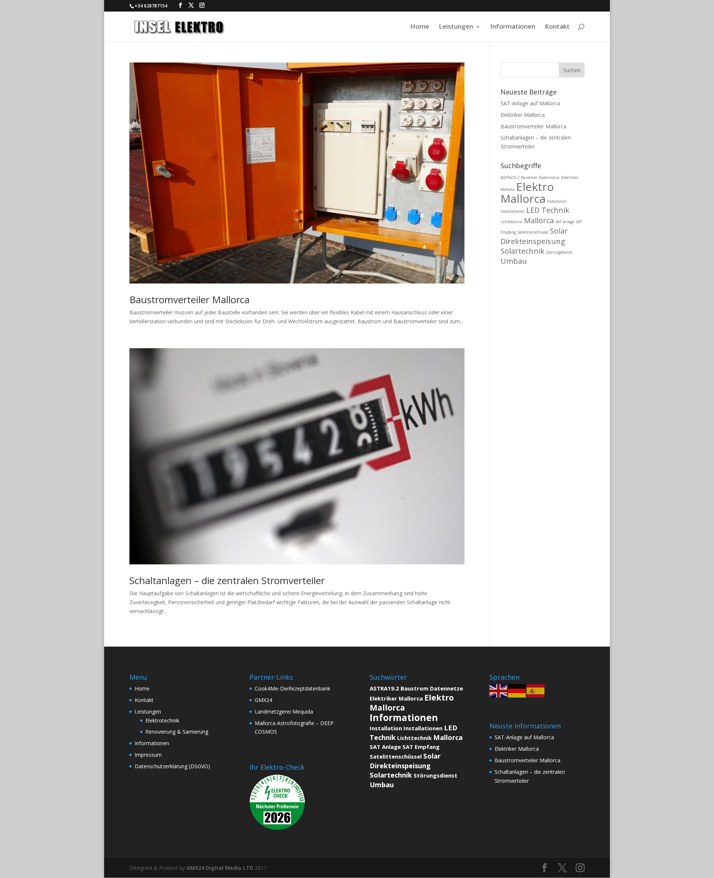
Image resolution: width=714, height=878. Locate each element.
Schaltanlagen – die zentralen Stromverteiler (227, 580)
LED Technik (547, 210)
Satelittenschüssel (533, 232)
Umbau (514, 261)
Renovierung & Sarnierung (176, 731)
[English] (498, 690)
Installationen (513, 211)
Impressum (148, 754)
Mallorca (539, 220)
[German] (517, 690)
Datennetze (549, 177)
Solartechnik (522, 251)
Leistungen (456, 27)
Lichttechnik (511, 221)
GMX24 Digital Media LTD (219, 867)
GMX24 (263, 700)
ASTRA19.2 (510, 177)
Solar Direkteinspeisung (534, 236)
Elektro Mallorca (527, 192)
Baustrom (529, 177)
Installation (557, 201)
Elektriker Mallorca (523, 114)
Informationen (512, 27)
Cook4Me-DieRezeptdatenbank (292, 688)
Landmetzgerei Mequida (284, 711)
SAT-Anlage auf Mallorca (530, 103)
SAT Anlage (564, 221)
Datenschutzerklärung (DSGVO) (172, 766)
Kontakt (557, 27)
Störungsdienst (559, 252)
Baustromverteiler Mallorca (189, 299)
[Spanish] (536, 690)
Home (419, 27)
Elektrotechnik (162, 720)
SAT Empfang (421, 746)
